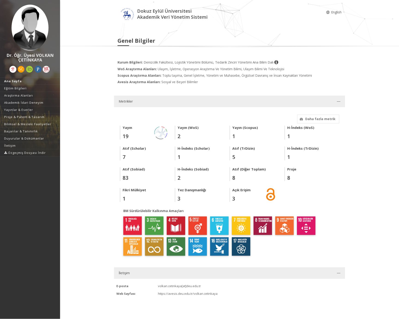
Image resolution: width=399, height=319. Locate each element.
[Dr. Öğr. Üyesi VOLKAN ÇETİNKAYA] (30, 28)
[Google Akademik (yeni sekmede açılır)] (12, 69)
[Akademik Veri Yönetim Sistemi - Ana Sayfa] (127, 14)
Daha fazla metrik (320, 119)
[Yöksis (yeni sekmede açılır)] (46, 69)
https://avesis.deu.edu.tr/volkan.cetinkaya (188, 294)
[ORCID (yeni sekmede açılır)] (29, 69)
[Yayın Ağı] (161, 132)
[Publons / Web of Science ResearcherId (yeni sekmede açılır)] (38, 69)
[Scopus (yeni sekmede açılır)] (21, 69)
